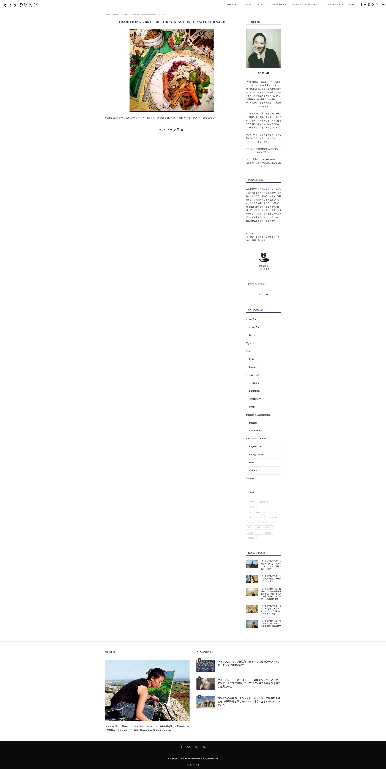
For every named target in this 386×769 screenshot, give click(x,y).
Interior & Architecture (303, 4)
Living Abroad (256, 454)
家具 (249, 527)
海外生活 (268, 527)
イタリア (251, 507)
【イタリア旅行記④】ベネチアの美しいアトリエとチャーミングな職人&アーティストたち (271, 610)
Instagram (250, 148)
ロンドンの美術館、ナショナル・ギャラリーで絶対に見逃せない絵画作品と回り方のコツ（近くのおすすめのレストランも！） (249, 701)
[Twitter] (365, 4)
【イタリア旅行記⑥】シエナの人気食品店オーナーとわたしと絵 (271, 579)
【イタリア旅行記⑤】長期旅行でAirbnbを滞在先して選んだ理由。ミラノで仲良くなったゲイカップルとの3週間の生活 (271, 594)
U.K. (251, 359)
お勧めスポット (266, 502)
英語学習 (268, 533)
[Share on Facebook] (168, 129)
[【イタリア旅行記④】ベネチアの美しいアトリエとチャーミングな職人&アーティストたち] (252, 609)
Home (107, 14)
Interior (253, 422)
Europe (253, 367)
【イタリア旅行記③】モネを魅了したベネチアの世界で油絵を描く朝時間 (271, 623)
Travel (260, 4)
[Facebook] (361, 4)
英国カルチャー (253, 533)
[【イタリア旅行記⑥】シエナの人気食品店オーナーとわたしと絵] (252, 579)
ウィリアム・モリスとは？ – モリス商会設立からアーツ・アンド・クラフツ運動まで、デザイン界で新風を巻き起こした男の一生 (249, 683)
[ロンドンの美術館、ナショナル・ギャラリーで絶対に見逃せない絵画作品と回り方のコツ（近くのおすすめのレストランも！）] (205, 702)
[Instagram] (369, 4)
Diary (252, 335)
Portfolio (116, 14)
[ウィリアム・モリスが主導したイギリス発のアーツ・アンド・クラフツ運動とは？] (205, 666)
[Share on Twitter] (171, 129)
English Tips (255, 446)
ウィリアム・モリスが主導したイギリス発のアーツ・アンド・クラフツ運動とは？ (249, 663)
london (251, 502)
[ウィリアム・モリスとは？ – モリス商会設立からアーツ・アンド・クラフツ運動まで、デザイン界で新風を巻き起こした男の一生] (205, 684)
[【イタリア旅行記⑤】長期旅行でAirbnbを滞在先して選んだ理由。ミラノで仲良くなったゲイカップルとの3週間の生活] (252, 592)
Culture (253, 470)
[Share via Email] (182, 129)
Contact (352, 4)
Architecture (255, 430)
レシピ (275, 522)
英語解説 (251, 538)
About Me (231, 4)
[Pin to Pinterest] (175, 129)
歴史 (258, 527)
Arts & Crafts (277, 4)
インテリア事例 (272, 517)
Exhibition (254, 390)
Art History (255, 398)
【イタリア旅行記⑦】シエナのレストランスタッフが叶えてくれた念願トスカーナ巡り (271, 565)
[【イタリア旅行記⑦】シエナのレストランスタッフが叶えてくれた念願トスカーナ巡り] (252, 564)
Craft (252, 406)
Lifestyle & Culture (332, 4)
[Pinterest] (373, 4)
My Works (248, 4)
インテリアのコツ (254, 517)
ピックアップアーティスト (258, 522)
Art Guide (254, 383)
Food (251, 462)
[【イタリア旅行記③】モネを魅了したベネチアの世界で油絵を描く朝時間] (252, 624)
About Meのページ (272, 159)
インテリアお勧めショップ (258, 512)
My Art (250, 343)
